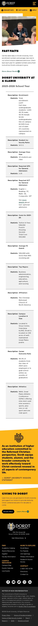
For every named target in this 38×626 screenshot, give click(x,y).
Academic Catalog (8, 548)
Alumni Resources (8, 551)
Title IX (27, 618)
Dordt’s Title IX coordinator (27, 606)
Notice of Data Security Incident (12, 618)
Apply (34, 10)
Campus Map (6, 565)
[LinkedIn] (30, 582)
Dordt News (24, 548)
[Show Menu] (34, 3)
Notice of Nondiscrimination (23, 615)
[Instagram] (24, 582)
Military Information (27, 557)
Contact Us (24, 574)
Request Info (9, 10)
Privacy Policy (6, 615)
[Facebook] (8, 582)
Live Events (6, 571)
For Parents (24, 551)
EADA (12, 621)
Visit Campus (22, 10)
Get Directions (18, 538)
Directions (24, 571)
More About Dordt (9, 71)
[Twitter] (19, 582)
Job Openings (25, 554)
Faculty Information (9, 557)
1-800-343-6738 (26, 569)
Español (4, 554)
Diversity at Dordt (23, 621)
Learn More (21, 511)
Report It (5, 621)
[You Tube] (13, 582)
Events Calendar (7, 568)
